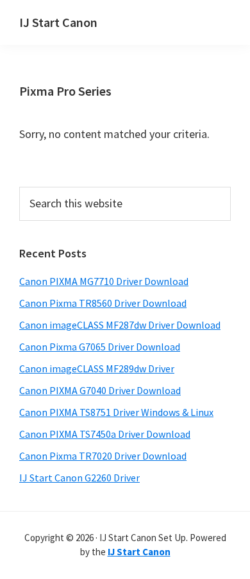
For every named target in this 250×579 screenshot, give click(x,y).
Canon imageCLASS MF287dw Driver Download (120, 324)
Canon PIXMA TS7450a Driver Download (104, 434)
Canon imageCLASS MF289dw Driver (96, 368)
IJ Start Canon (58, 22)
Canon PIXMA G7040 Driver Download (100, 390)
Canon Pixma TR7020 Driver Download (103, 455)
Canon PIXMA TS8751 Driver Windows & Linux (116, 412)
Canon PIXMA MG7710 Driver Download (103, 281)
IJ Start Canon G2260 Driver (79, 477)
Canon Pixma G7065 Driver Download (99, 346)
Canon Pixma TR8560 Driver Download (103, 303)
